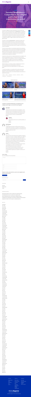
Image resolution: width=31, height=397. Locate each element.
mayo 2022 (3, 246)
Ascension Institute (17, 381)
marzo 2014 (4, 325)
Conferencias (16, 384)
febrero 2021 (4, 260)
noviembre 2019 (4, 272)
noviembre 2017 (4, 285)
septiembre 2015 (4, 307)
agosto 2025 (4, 216)
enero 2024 (3, 238)
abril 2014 (3, 324)
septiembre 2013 (4, 333)
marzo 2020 (4, 269)
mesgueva (10, 117)
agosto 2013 (4, 334)
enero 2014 (3, 328)
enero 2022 (3, 248)
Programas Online (10, 380)
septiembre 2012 (4, 347)
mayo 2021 (3, 256)
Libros (9, 383)
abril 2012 (3, 354)
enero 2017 (3, 294)
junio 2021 (3, 255)
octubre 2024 (4, 226)
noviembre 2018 (4, 277)
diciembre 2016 (4, 295)
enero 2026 (3, 209)
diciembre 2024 (4, 225)
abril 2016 (3, 302)
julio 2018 (3, 281)
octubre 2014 (4, 317)
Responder (7, 115)
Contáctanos (16, 382)
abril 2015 (3, 311)
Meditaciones (4, 186)
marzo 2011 (3, 371)
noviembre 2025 (4, 212)
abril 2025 (3, 221)
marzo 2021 (4, 259)
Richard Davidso (12, 40)
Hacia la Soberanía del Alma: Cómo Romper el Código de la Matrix (11, 196)
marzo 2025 (4, 222)
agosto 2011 (4, 364)
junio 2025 (3, 218)
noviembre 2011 (4, 360)
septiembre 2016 (4, 298)
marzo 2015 (4, 312)
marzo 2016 (4, 303)
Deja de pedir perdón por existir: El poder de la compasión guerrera (12, 193)
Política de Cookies (23, 384)
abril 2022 (3, 247)
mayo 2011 (3, 368)
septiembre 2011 (4, 363)
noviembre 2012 (4, 345)
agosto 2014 (4, 320)
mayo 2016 (3, 300)
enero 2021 (3, 261)
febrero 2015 (4, 313)
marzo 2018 (4, 282)
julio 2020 (3, 264)
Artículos (15, 10)
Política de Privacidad (23, 381)
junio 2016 (3, 299)
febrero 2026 (4, 208)
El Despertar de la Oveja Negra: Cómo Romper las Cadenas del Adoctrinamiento (13, 197)
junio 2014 (3, 321)
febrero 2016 (4, 304)
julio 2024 (3, 230)
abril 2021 (3, 257)
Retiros (9, 381)
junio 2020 (3, 265)
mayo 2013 (3, 337)
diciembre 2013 (4, 329)
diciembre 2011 (4, 359)
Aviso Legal (22, 380)
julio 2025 (3, 217)
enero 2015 (3, 315)
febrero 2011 (4, 372)
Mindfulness (18, 31)
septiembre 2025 (4, 214)
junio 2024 (3, 231)
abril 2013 (3, 338)
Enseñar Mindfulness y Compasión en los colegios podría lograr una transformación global (15, 15)
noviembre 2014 (4, 316)
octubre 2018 (4, 278)
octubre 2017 (4, 286)
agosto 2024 (4, 229)
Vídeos (3, 188)
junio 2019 (3, 273)
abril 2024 (3, 234)
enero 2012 (3, 358)
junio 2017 (3, 287)
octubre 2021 (4, 251)
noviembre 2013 (4, 330)
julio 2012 (3, 350)
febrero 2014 (4, 326)
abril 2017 (3, 290)
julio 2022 (3, 244)
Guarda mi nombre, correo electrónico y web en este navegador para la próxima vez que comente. (13, 173)
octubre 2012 (4, 346)
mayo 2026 (3, 204)
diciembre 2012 (4, 343)
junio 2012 (3, 351)
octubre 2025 (4, 213)
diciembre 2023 (4, 239)
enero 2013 (3, 342)
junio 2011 (3, 367)
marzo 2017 (4, 291)
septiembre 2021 (4, 252)
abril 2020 (3, 268)
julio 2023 (3, 242)
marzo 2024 (4, 235)
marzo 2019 (4, 274)
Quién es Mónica (17, 380)
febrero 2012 (4, 356)
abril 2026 (3, 205)
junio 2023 (3, 243)
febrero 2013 (4, 341)
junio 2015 (3, 308)
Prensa (15, 383)
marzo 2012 (4, 355)
